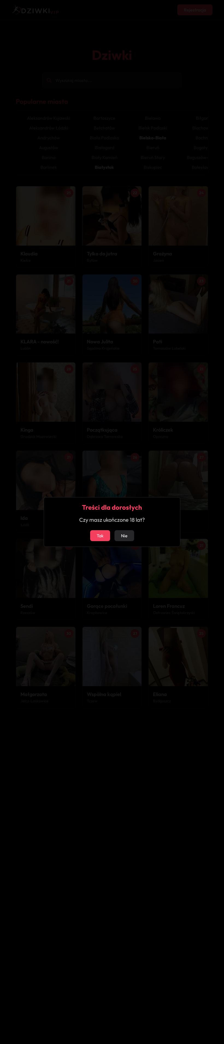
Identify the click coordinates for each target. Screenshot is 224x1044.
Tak (100, 535)
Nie (124, 535)
